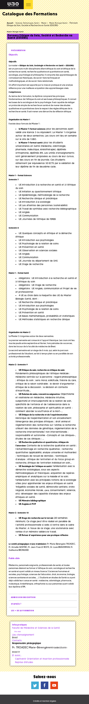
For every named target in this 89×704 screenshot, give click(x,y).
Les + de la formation (22, 610)
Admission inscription (23, 597)
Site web (17, 631)
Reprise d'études (24, 662)
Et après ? (16, 604)
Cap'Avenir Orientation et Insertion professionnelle (42, 658)
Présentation (18, 50)
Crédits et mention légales (44, 701)
